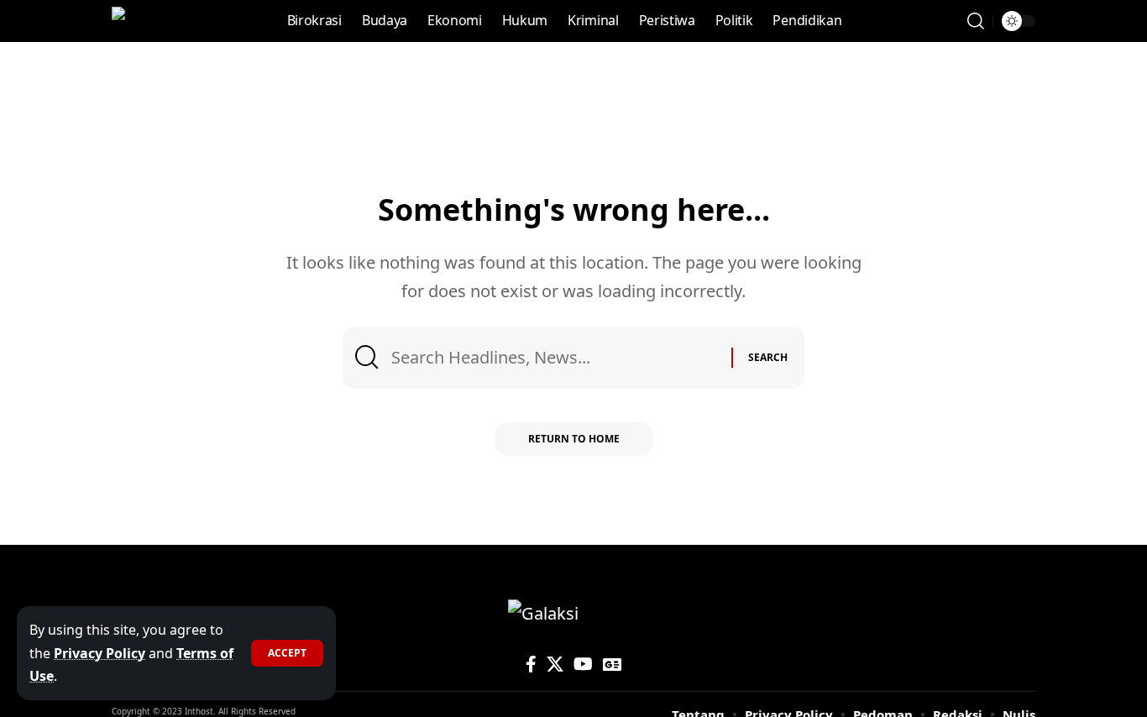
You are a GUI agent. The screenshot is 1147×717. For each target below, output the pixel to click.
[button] (287, 653)
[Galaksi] (147, 21)
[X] (555, 664)
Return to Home (574, 439)
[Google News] (612, 664)
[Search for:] (555, 358)
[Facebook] (531, 664)
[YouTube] (583, 664)
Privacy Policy (99, 653)
